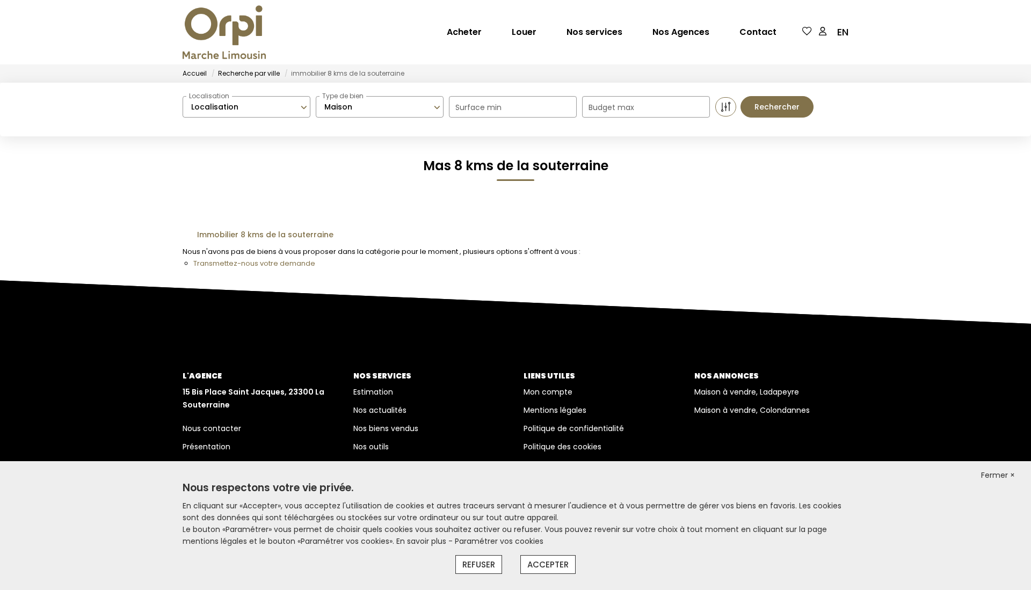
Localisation (209, 95)
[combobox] (246, 107)
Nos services (594, 32)
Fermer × (998, 475)
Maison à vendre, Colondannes (752, 410)
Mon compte (548, 392)
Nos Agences (680, 32)
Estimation (373, 392)
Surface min (478, 107)
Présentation (206, 446)
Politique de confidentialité (574, 428)
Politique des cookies (562, 446)
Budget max (611, 107)
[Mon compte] (822, 32)
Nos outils (371, 446)
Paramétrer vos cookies (499, 541)
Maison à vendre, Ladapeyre (746, 392)
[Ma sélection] (807, 32)
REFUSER (478, 564)
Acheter (464, 32)
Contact (757, 32)
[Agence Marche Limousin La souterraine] (224, 32)
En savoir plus (422, 541)
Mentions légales (555, 410)
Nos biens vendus (385, 428)
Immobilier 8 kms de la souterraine (265, 234)
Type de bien (343, 95)
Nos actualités (379, 410)
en (842, 32)
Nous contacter (212, 428)
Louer (524, 32)
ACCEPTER (548, 564)
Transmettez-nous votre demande (254, 263)
